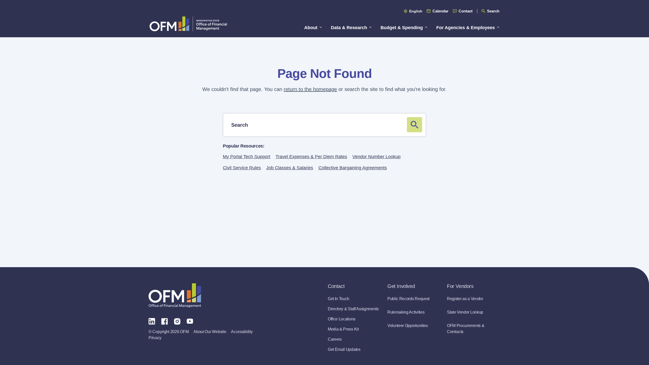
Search (493, 11)
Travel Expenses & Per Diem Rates (311, 156)
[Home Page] (175, 295)
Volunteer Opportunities (407, 325)
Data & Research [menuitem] (349, 27)
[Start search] (414, 124)
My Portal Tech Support (246, 156)
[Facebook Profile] (164, 320)
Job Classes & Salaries (289, 167)
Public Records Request (408, 299)
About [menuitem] (310, 27)
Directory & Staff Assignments (353, 309)
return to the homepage (310, 89)
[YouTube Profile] (190, 320)
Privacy (155, 338)
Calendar (440, 11)
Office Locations (341, 319)
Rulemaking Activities (405, 312)
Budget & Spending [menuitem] (402, 27)
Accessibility (242, 332)
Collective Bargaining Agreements (352, 167)
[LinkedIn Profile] (152, 321)
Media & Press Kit (343, 329)
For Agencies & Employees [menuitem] (465, 27)
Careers (335, 339)
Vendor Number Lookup (376, 156)
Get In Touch (338, 299)
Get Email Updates (344, 349)
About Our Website (209, 332)
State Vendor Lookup (465, 312)
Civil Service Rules (242, 167)
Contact (466, 11)
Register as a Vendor (465, 299)
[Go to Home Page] (188, 23)
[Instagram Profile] (177, 320)
